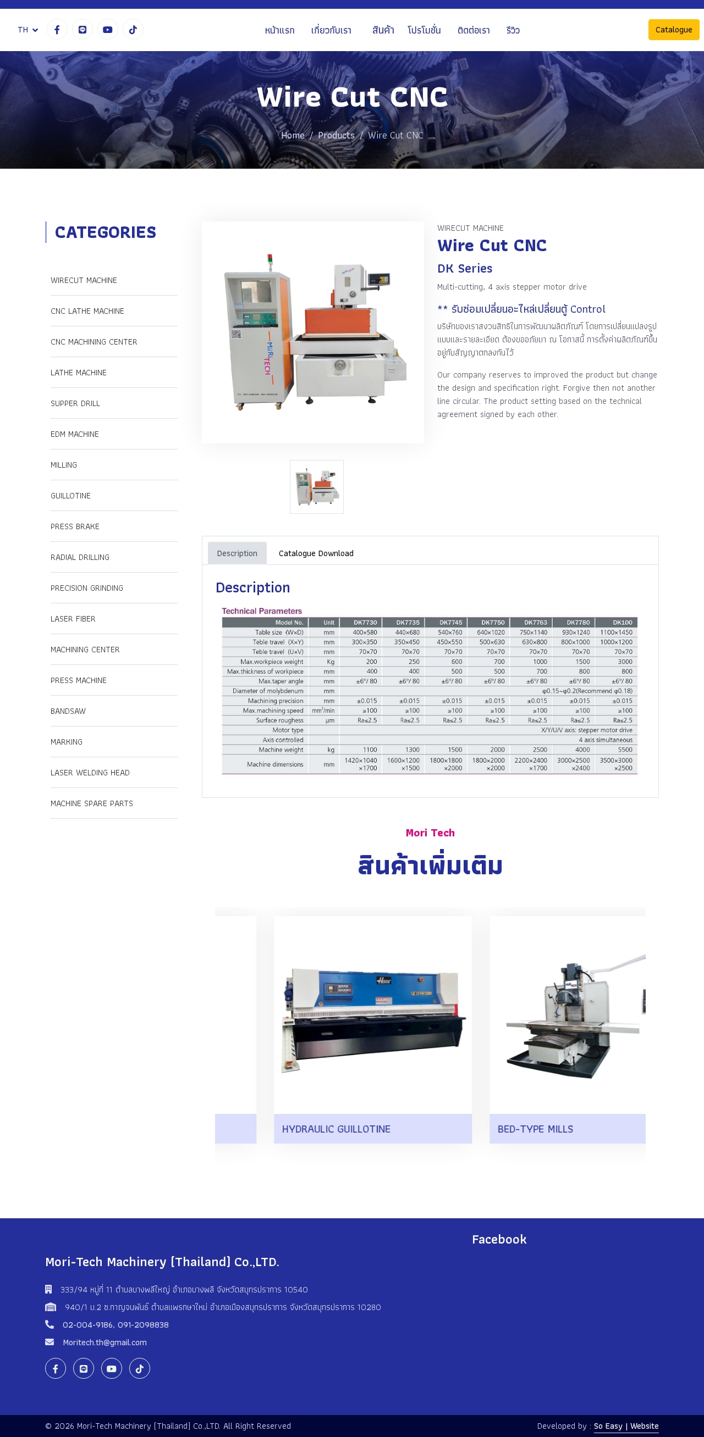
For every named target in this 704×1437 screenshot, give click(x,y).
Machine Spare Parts (92, 803)
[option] (319, 487)
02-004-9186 (88, 1324)
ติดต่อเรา (474, 30)
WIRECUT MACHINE (84, 280)
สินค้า (383, 30)
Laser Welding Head (90, 772)
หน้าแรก (280, 30)
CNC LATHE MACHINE (87, 311)
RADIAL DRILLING (80, 557)
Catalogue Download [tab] (316, 553)
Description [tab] (237, 553)
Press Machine (79, 680)
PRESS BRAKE (75, 526)
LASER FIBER (73, 618)
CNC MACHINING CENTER (94, 341)
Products (336, 135)
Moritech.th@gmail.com (105, 1342)
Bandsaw (68, 711)
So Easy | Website (626, 1426)
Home (293, 135)
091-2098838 (143, 1324)
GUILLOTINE (71, 495)
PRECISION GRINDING (87, 588)
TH (23, 29)
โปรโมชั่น (424, 30)
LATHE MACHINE (79, 372)
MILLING (64, 464)
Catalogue (674, 30)
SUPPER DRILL (75, 403)
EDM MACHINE (75, 434)
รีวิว (513, 30)
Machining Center (85, 649)
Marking (66, 741)
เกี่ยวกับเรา (331, 30)
